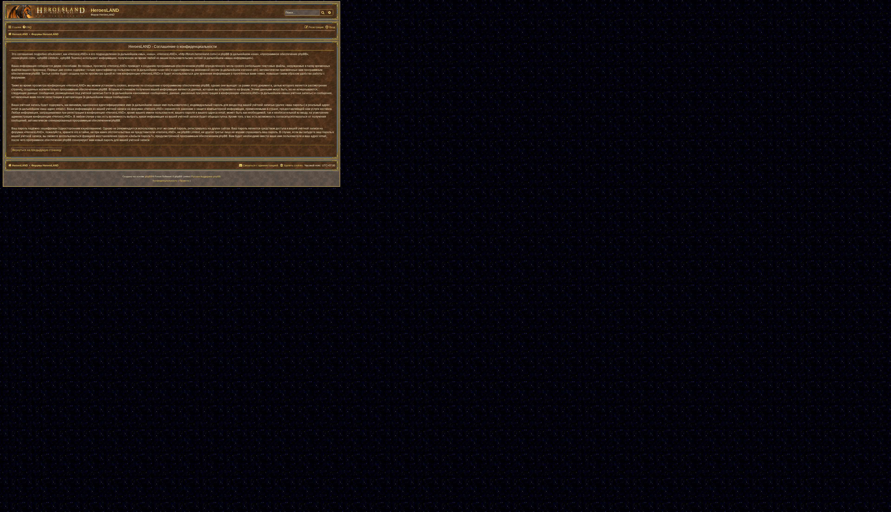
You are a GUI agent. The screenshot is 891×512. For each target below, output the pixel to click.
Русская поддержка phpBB (206, 176)
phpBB (148, 176)
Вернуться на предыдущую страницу (36, 150)
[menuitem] (27, 27)
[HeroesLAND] (47, 11)
